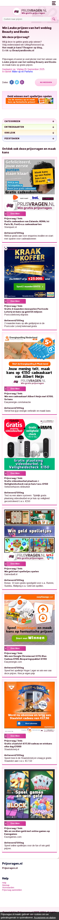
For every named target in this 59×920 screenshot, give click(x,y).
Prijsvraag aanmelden (12, 890)
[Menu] (54, 3)
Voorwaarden (8, 887)
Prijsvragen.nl (9, 59)
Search (54, 19)
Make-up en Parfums (22, 71)
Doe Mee (15, 213)
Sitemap (5, 885)
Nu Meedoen (46, 82)
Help (4, 883)
